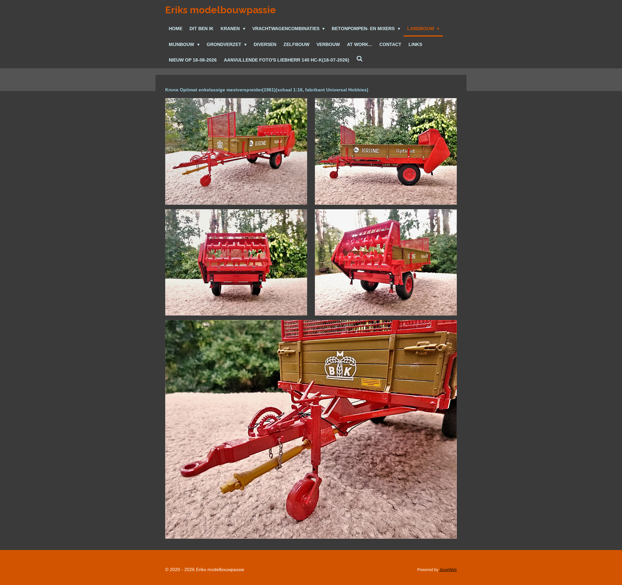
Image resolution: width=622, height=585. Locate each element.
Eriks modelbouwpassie (220, 10)
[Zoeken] (359, 59)
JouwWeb (448, 570)
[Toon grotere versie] (236, 151)
